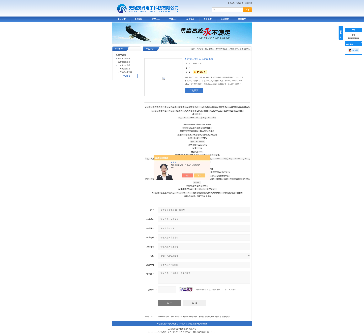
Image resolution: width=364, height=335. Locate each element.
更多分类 (126, 76)
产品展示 (200, 49)
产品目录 (119, 49)
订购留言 (193, 90)
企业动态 (208, 19)
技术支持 (190, 19)
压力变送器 (209, 49)
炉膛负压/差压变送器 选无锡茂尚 (217, 317)
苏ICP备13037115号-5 (176, 332)
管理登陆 (203, 324)
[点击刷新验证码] (186, 289)
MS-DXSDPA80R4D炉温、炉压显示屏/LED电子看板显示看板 (174, 317)
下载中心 (173, 19)
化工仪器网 (197, 332)
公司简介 (139, 19)
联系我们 (248, 3)
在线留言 (239, 3)
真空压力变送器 (222, 49)
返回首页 (231, 3)
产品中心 (156, 19)
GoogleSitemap (153, 332)
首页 (193, 49)
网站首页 (122, 19)
